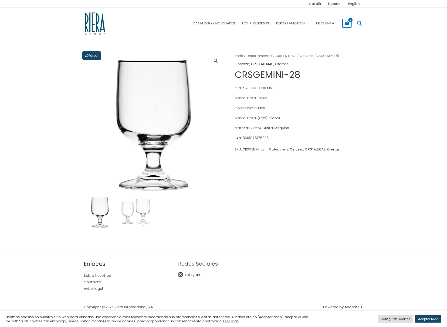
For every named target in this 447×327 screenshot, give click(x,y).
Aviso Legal (93, 288)
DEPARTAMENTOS (290, 23)
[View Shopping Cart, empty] (347, 23)
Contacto (92, 282)
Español (334, 3)
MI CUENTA (325, 23)
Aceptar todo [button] (428, 319)
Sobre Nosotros (97, 275)
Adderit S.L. (354, 306)
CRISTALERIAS (286, 56)
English (354, 3)
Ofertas (281, 63)
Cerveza (306, 56)
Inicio (239, 56)
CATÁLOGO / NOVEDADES (214, 23)
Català (315, 3)
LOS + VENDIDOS (255, 23)
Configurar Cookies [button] (395, 319)
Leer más (231, 321)
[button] (359, 23)
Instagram (193, 274)
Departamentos (259, 56)
